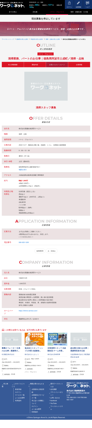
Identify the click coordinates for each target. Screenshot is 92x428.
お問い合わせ (55, 398)
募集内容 (35, 64)
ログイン (18, 392)
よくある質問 (20, 398)
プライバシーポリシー (56, 393)
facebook (53, 400)
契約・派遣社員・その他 (79, 12)
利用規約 (18, 400)
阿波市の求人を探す (37, 39)
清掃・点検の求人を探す (53, 39)
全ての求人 (13, 12)
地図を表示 (23, 169)
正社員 (35, 12)
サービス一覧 (20, 395)
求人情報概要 (13, 64)
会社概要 (53, 389)
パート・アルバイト (57, 12)
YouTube (53, 403)
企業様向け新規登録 (38, 390)
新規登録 (18, 389)
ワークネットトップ (8, 39)
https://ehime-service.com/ (28, 311)
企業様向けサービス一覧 (38, 396)
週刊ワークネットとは (56, 384)
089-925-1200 (24, 242)
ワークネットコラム (56, 407)
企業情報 (79, 64)
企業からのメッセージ (57, 64)
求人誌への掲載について (38, 401)
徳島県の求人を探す (22, 39)
